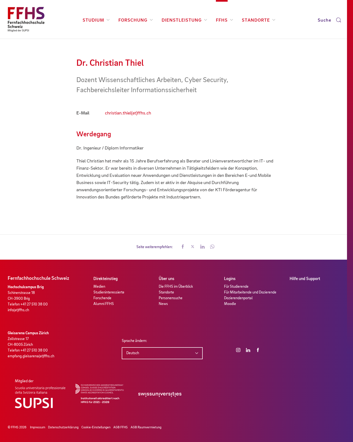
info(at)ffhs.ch (18, 310)
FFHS (222, 20)
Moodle (230, 304)
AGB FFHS (120, 427)
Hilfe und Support (305, 279)
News (163, 304)
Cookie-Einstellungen (95, 427)
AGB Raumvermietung (146, 427)
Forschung (132, 20)
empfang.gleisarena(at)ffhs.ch (31, 356)
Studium (93, 20)
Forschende (102, 298)
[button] (183, 247)
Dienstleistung (182, 20)
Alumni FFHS (103, 304)
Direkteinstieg (105, 279)
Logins (230, 279)
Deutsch (132, 353)
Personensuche (171, 298)
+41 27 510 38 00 (34, 304)
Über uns (166, 279)
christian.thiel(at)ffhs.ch (128, 113)
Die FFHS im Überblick (176, 287)
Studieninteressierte (108, 292)
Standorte (256, 20)
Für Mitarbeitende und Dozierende (250, 292)
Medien (99, 287)
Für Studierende (236, 287)
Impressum (37, 427)
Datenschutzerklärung (63, 427)
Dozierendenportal (238, 298)
